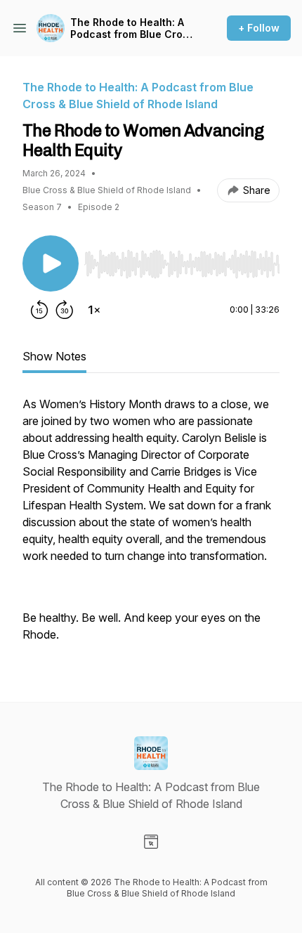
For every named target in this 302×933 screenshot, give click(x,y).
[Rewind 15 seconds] (39, 310)
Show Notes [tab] (54, 356)
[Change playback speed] (94, 310)
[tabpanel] (151, 526)
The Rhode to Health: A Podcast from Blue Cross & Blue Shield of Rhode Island (132, 28)
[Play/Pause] (50, 263)
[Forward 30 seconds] (64, 310)
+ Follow (259, 28)
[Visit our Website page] (151, 842)
